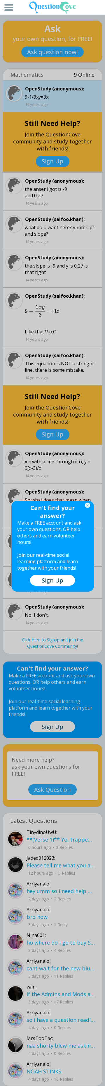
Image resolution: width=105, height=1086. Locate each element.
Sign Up (52, 580)
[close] (87, 505)
